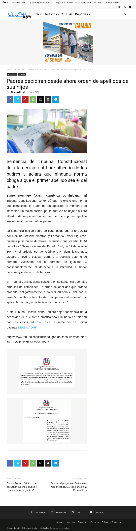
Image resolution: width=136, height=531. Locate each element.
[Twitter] (124, 7)
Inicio (38, 14)
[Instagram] (119, 7)
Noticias (51, 14)
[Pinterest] (25, 99)
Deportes (81, 14)
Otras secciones (82, 2)
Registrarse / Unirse (64, 2)
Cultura (67, 14)
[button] (125, 14)
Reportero (82, 522)
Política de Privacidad (111, 522)
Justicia (31, 69)
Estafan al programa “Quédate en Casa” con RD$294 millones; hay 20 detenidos (69, 487)
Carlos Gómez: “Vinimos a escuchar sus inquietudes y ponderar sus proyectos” (22, 487)
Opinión (98, 2)
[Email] (40, 99)
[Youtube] (130, 7)
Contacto (94, 522)
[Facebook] (113, 7)
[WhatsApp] (33, 99)
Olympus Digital (18, 92)
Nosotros (60, 522)
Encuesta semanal (112, 2)
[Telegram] (55, 99)
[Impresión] (48, 99)
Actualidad (19, 69)
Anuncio (71, 522)
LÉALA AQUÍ (27, 327)
